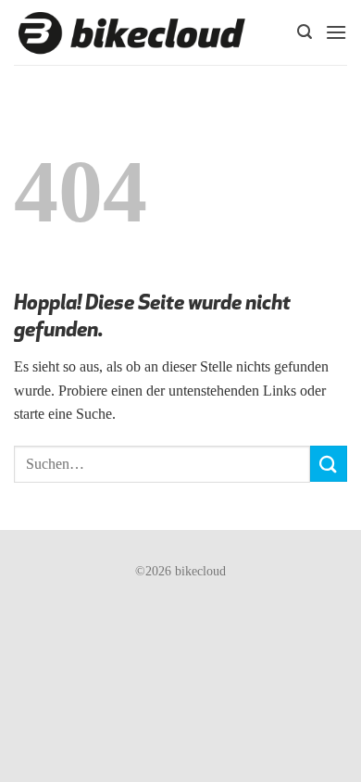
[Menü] (336, 32)
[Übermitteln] (328, 464)
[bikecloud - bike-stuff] (131, 33)
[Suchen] (304, 32)
